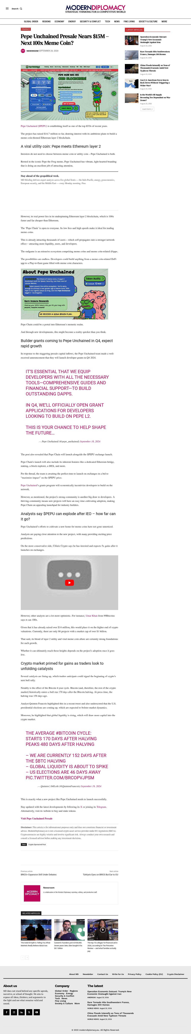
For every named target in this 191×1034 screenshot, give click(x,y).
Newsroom (32, 50)
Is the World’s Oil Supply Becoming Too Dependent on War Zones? (155, 97)
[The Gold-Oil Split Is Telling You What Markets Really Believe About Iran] (36, 929)
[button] (17, 9)
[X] (30, 58)
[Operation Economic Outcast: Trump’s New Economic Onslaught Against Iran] (131, 40)
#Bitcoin (66, 733)
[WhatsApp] (36, 58)
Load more (146, 109)
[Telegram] (56, 58)
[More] (62, 58)
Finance (26, 29)
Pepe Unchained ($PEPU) (34, 126)
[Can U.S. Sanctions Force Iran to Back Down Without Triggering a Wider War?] (131, 83)
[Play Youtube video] (69, 582)
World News (93, 1008)
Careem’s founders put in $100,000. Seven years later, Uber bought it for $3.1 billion (68, 945)
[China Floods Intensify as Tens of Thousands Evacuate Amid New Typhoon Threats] (131, 68)
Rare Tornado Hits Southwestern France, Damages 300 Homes (155, 53)
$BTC (40, 761)
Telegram (101, 806)
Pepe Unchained (29, 485)
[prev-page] (22, 957)
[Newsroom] (23, 51)
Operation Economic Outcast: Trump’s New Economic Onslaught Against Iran (153, 39)
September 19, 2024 (91, 786)
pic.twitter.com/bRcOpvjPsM (60, 777)
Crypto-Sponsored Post (37, 844)
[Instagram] (14, 1012)
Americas (91, 997)
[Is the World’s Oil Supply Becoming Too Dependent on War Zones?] (131, 98)
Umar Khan (91, 615)
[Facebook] (23, 58)
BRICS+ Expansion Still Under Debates (38, 874)
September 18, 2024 (90, 441)
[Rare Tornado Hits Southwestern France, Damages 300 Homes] (131, 55)
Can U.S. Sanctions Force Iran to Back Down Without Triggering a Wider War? (155, 83)
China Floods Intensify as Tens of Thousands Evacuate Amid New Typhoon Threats (155, 68)
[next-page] (27, 957)
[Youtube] (37, 1012)
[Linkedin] (43, 58)
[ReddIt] (49, 58)
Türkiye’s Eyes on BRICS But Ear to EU (100, 874)
